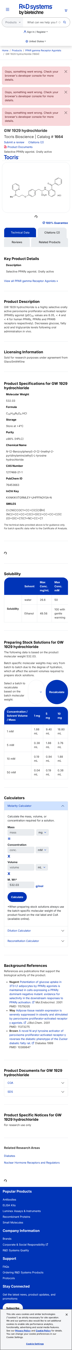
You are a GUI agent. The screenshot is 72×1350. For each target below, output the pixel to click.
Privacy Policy (23, 1330)
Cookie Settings (35, 1343)
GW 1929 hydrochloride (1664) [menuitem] (22, 53)
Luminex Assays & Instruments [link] (22, 1211)
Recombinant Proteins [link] (16, 1216)
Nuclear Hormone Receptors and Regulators (32, 1162)
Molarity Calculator (19, 805)
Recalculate (56, 692)
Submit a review (14, 142)
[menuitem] (5, 50)
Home (5, 50)
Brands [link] (7, 1238)
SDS (10, 1091)
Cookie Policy (43, 1330)
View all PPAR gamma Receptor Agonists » (31, 281)
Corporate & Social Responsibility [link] (24, 1244)
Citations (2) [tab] (52, 232)
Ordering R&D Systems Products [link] (23, 1272)
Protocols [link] (9, 1278)
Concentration (17, 844)
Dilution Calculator (19, 930)
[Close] (66, 71)
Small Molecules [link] (13, 1222)
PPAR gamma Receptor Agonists (43, 50)
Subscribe (12, 1308)
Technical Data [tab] (20, 232)
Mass (11, 827)
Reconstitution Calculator (23, 941)
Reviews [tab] (17, 242)
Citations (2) (36, 142)
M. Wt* (12, 879)
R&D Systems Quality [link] (16, 1250)
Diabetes (9, 1156)
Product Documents (19, 147)
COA (10, 1082)
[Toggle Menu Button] (8, 9)
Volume (13, 862)
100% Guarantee (57, 223)
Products (17, 50)
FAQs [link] (6, 1266)
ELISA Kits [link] (9, 1205)
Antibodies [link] (9, 1199)
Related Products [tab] (49, 242)
